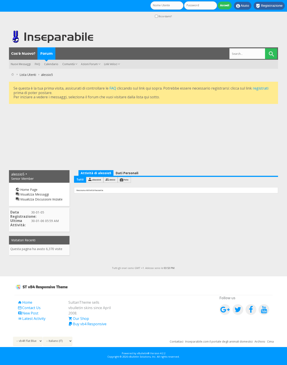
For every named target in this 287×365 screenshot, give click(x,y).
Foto (126, 179)
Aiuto (242, 6)
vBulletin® (143, 353)
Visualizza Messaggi (34, 194)
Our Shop (78, 318)
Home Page (28, 189)
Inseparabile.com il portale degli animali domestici (219, 341)
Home (25, 302)
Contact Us (29, 307)
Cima (270, 341)
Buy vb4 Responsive (87, 323)
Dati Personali (127, 173)
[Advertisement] (143, 136)
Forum (46, 53)
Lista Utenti (28, 75)
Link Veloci (110, 64)
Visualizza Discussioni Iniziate (41, 199)
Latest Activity (32, 318)
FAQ (37, 64)
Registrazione (269, 6)
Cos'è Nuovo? (23, 53)
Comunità (68, 64)
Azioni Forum (89, 64)
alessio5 (96, 179)
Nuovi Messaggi (21, 64)
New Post (28, 313)
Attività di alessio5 (96, 173)
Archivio (259, 341)
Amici (112, 179)
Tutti (80, 179)
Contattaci (176, 341)
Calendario (51, 64)
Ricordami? (165, 16)
